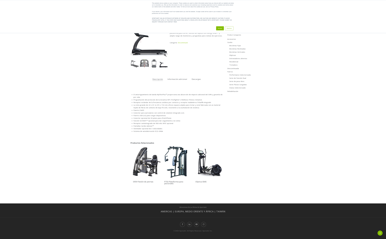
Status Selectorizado (237, 88)
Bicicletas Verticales (237, 52)
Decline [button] (229, 28)
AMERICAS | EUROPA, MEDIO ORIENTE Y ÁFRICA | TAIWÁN (193, 211)
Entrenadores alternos (238, 58)
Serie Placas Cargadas (238, 85)
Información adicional (177, 79)
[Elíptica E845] (208, 162)
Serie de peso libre (236, 81)
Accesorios (231, 39)
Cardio (229, 42)
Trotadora (233, 65)
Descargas (196, 79)
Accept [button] (220, 28)
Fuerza (230, 72)
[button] (165, 39)
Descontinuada (233, 68)
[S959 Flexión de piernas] (145, 162)
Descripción (157, 79)
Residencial (233, 62)
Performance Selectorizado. (240, 75)
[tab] (157, 79)
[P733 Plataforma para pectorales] (177, 162)
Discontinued (183, 43)
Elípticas (232, 55)
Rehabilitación (232, 91)
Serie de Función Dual (237, 78)
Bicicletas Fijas (235, 46)
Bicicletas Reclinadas (237, 49)
